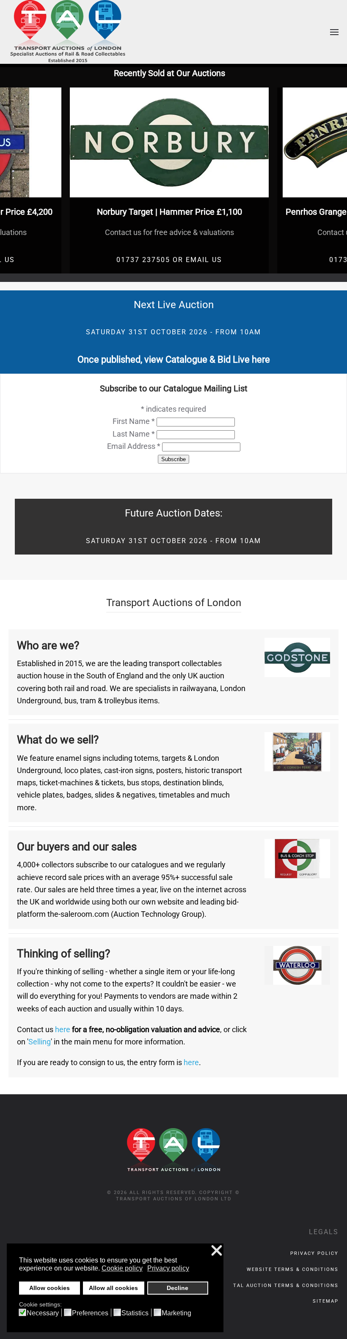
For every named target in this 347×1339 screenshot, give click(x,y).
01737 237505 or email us (169, 260)
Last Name (134, 433)
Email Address (133, 446)
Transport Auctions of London (173, 603)
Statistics (135, 1313)
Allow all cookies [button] (113, 1287)
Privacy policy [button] (168, 1268)
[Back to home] (67, 32)
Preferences (90, 1313)
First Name (134, 421)
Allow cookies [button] (49, 1287)
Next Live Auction (174, 305)
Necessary (43, 1313)
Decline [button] (177, 1287)
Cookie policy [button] (122, 1268)
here (62, 1029)
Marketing (176, 1313)
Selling (39, 1041)
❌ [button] (217, 1250)
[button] (334, 32)
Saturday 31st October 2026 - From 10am (173, 332)
